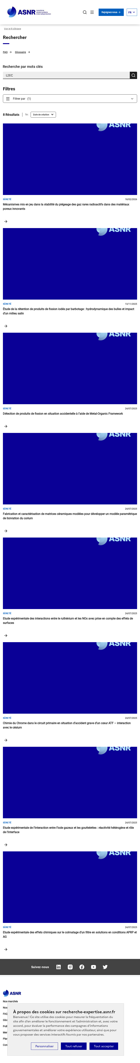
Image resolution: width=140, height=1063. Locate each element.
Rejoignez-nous (110, 12)
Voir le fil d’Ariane (12, 28)
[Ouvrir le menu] (92, 12)
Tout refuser (73, 1046)
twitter (105, 967)
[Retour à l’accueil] (12, 992)
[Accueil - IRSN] (29, 12)
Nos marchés (10, 1001)
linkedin (58, 967)
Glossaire (20, 52)
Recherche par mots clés (23, 66)
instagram (70, 967)
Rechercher (84, 12)
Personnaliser (44, 1046)
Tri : (27, 114)
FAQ (5, 52)
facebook (81, 967)
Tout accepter (104, 1046)
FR (129, 12)
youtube (93, 967)
